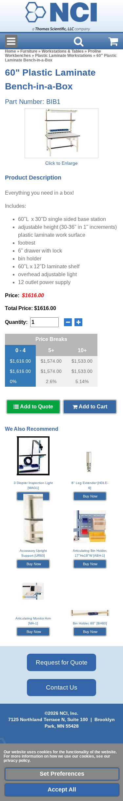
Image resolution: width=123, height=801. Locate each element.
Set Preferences (62, 773)
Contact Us (61, 687)
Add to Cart (92, 406)
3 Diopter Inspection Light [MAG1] (33, 485)
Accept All (62, 789)
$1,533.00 (82, 361)
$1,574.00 (51, 361)
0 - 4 (20, 350)
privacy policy (17, 760)
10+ (82, 350)
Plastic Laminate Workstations (63, 55)
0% (13, 381)
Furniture (28, 51)
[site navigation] (11, 41)
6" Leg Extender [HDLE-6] (90, 485)
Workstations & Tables (63, 51)
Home (10, 51)
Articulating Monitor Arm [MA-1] (33, 621)
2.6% (51, 381)
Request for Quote (62, 662)
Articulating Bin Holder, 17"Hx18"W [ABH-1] (90, 553)
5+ (51, 350)
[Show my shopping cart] (113, 41)
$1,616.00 (20, 361)
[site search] (79, 41)
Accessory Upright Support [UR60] (33, 553)
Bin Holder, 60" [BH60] (90, 623)
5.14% (82, 381)
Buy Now (89, 496)
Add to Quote (36, 406)
